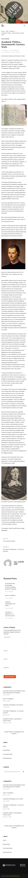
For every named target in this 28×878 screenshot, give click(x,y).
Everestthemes (15, 876)
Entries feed (6, 750)
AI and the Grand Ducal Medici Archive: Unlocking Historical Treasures (14, 692)
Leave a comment (16, 52)
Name (6, 651)
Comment (7, 637)
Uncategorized (5, 38)
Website (6, 667)
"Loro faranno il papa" (9, 541)
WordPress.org (7, 758)
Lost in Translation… (10, 595)
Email (6, 659)
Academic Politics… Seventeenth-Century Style (12, 720)
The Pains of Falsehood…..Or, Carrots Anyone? (13, 550)
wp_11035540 (6, 52)
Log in (4, 746)
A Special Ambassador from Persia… (10, 603)
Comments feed (7, 754)
